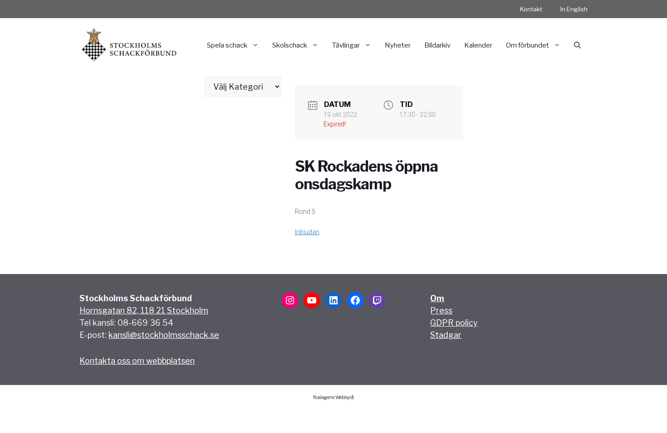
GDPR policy (454, 322)
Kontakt (531, 9)
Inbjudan (307, 232)
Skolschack (289, 45)
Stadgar (445, 335)
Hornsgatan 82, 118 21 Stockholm (143, 310)
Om (437, 298)
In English (574, 9)
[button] (577, 45)
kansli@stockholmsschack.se (163, 335)
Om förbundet (527, 45)
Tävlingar (346, 45)
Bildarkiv (437, 45)
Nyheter (398, 45)
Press (441, 310)
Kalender (478, 45)
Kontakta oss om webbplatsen (137, 361)
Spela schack (227, 45)
